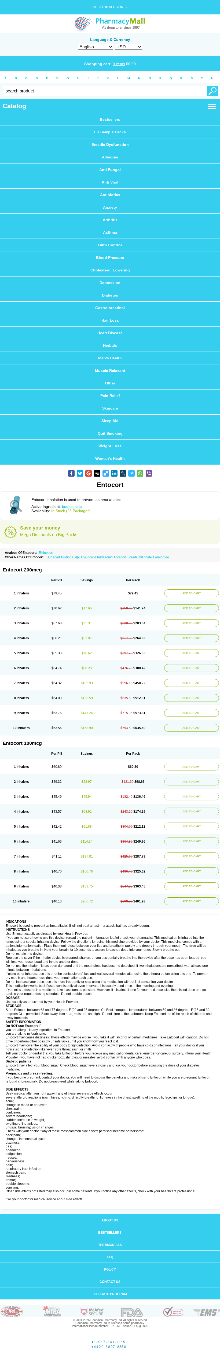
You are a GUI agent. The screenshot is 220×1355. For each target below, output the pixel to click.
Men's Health (110, 358)
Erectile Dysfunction (110, 144)
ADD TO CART (191, 593)
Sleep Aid (110, 421)
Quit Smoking (110, 433)
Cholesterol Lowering (110, 270)
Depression (110, 283)
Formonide (161, 557)
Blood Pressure (110, 257)
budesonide (72, 506)
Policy (110, 1269)
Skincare (110, 408)
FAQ (110, 1257)
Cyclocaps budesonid (97, 557)
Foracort (120, 557)
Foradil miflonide (139, 557)
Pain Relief (110, 396)
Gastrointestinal (110, 308)
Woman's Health (110, 458)
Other (110, 383)
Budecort (53, 557)
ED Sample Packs (110, 132)
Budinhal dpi (70, 557)
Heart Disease (110, 333)
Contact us (110, 1282)
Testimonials (110, 1245)
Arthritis (110, 220)
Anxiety (110, 207)
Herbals (110, 345)
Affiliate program (110, 1294)
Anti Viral (110, 182)
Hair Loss (110, 320)
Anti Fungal (110, 170)
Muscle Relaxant (110, 370)
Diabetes (110, 295)
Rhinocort (46, 553)
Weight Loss (110, 446)
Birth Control (110, 245)
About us (109, 1220)
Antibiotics (110, 195)
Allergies (110, 157)
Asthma (110, 232)
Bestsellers (110, 119)
